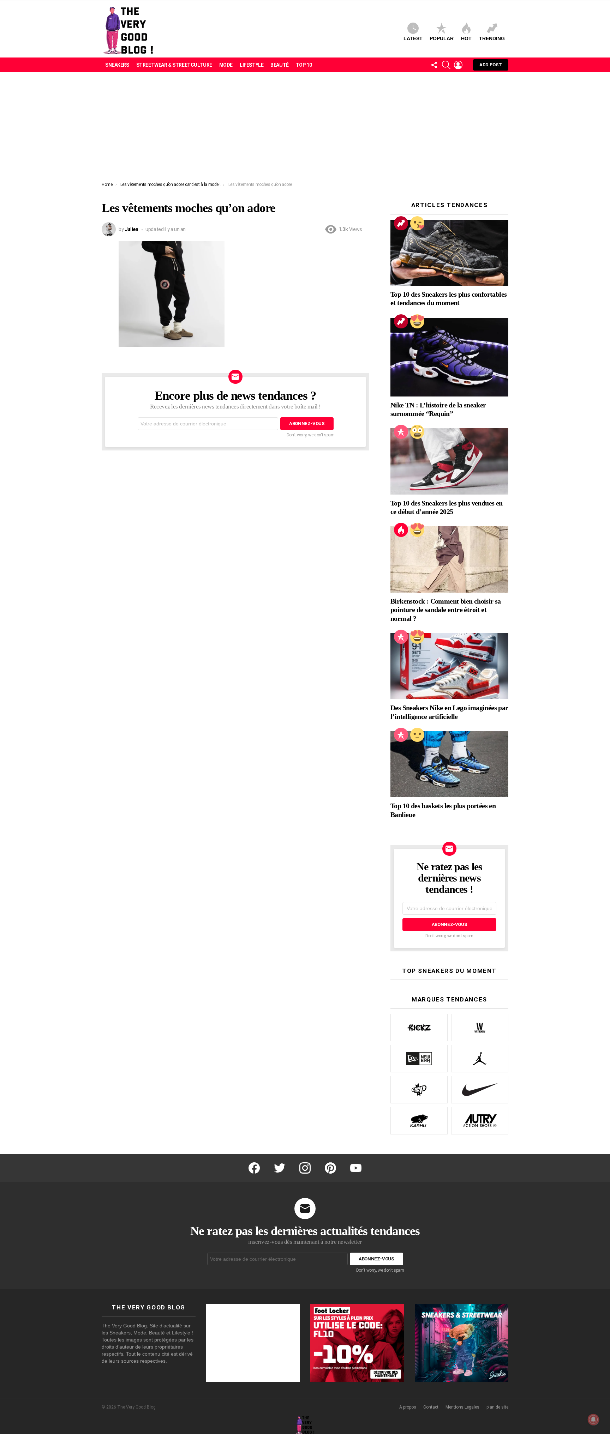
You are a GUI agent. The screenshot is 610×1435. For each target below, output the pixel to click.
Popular (442, 38)
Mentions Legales (462, 1407)
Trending (492, 38)
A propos (407, 1407)
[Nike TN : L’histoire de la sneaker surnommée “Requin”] (449, 357)
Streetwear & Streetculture (174, 65)
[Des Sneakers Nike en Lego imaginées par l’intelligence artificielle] (449, 666)
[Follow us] (434, 65)
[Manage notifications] (593, 1419)
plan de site (497, 1407)
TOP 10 (304, 65)
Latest (413, 38)
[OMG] (417, 432)
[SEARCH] (446, 65)
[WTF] (417, 735)
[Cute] (417, 223)
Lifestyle (251, 65)
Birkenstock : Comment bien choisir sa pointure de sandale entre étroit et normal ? (445, 609)
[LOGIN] (458, 65)
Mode (226, 65)
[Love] (417, 321)
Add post (490, 64)
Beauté (279, 65)
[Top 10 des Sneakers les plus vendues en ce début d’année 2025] (449, 461)
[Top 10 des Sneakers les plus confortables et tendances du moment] (449, 253)
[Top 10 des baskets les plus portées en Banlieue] (449, 764)
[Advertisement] (305, 128)
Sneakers (117, 65)
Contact (430, 1407)
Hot (466, 38)
